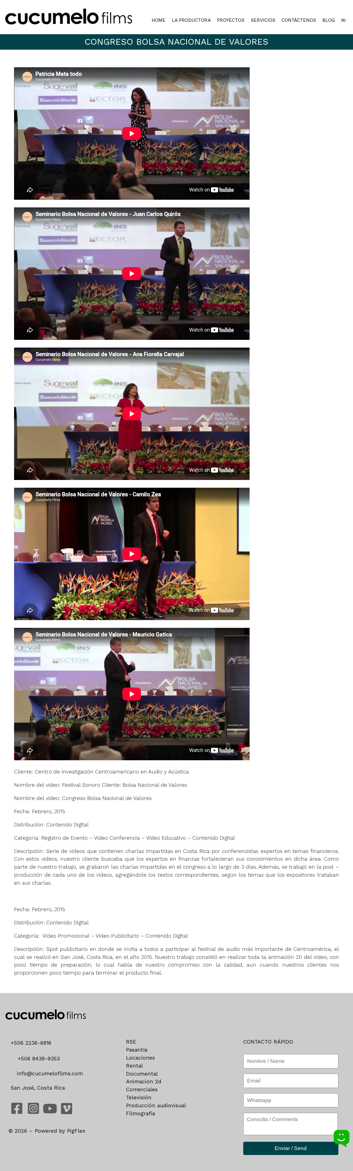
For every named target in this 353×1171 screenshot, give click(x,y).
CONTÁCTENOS (299, 20)
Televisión (138, 1097)
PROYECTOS (230, 20)
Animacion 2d (143, 1081)
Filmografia (140, 1113)
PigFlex (76, 1131)
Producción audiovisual (156, 1105)
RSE (131, 1042)
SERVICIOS (263, 20)
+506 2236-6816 (33, 1043)
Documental (142, 1074)
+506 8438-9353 (38, 1058)
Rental (134, 1066)
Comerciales (142, 1089)
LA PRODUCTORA (191, 20)
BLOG (328, 20)
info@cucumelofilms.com (49, 1073)
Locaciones (140, 1058)
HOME (158, 20)
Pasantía (136, 1050)
